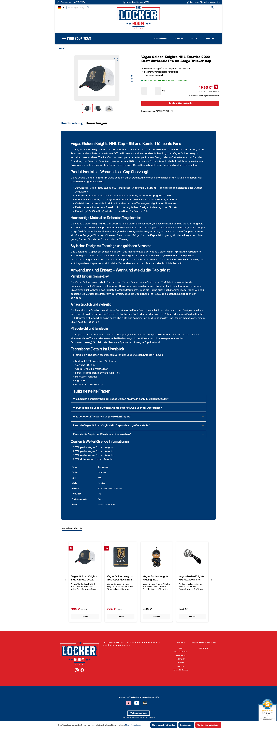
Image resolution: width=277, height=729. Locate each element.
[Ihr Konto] (212, 8)
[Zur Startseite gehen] (138, 17)
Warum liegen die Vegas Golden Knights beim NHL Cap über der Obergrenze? (117, 407)
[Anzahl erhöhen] (158, 91)
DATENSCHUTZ (180, 652)
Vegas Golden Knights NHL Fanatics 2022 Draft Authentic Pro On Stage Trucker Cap (84, 578)
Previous (65, 580)
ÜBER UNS (203, 648)
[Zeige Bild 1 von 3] (132, 76)
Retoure (181, 663)
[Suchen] (88, 7)
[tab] (72, 123)
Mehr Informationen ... (133, 725)
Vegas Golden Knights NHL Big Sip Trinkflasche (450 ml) (156, 578)
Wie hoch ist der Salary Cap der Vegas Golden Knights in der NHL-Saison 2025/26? (121, 398)
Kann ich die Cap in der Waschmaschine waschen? (102, 434)
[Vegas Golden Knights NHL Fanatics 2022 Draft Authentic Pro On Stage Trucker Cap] (96, 78)
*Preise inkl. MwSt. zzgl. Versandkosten (204, 96)
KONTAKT (181, 659)
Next (212, 580)
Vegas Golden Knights (88, 149)
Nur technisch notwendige (163, 725)
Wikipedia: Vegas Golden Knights (94, 447)
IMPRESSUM (181, 655)
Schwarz (158, 255)
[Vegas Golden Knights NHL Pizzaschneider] (192, 557)
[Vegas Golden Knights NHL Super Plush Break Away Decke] (120, 557)
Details (85, 616)
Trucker (102, 157)
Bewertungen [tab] (96, 123)
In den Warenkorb (180, 103)
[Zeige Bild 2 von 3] (132, 78)
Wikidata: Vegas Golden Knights (94, 458)
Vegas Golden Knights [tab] (72, 528)
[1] (136, 160)
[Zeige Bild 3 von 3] (132, 81)
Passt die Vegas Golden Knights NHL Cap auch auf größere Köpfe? (111, 425)
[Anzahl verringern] (144, 91)
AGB (180, 648)
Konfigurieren (186, 725)
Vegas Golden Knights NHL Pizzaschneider (191, 578)
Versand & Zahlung (180, 670)
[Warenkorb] (217, 7)
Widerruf (180, 666)
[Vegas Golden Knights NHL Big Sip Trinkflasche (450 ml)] (156, 557)
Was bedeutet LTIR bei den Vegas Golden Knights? (102, 416)
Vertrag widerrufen (138, 713)
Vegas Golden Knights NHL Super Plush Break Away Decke (120, 578)
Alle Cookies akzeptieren (208, 725)
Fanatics (121, 149)
